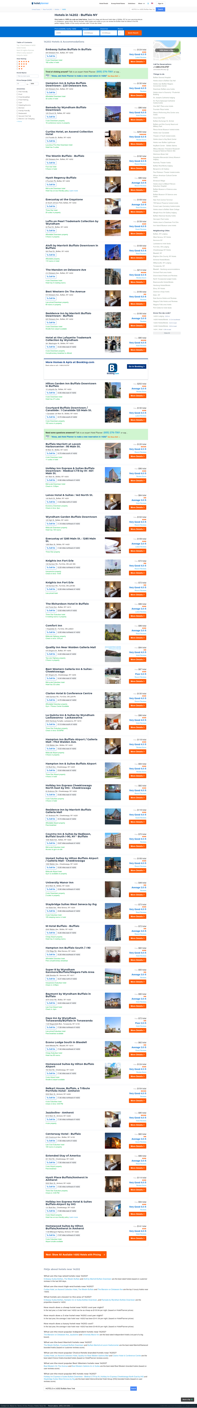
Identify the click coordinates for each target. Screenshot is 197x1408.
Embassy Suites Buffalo (53, 1279)
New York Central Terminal (162, 200)
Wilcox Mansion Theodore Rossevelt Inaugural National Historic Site (166, 150)
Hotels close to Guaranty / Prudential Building (166, 93)
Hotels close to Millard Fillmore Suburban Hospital (164, 185)
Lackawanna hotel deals (162, 243)
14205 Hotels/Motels (160, 319)
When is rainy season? (24, 53)
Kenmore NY (157, 240)
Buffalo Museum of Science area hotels (165, 190)
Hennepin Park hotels (161, 219)
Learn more (73, 190)
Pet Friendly (23, 92)
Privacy (31, 1406)
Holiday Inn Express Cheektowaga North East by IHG (122, 1376)
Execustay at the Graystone (64, 199)
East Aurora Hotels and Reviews (164, 298)
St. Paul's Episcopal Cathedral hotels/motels (164, 102)
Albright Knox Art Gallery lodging (165, 212)
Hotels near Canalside (161, 133)
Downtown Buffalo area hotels (164, 89)
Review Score (141, 140)
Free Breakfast (24, 97)
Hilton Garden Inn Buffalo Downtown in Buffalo (71, 384)
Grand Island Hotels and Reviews (165, 275)
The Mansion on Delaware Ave (66, 270)
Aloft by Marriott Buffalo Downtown (97, 1279)
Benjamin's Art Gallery (161, 169)
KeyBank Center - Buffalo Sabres (165, 145)
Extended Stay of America (63, 1155)
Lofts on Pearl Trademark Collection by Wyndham (72, 222)
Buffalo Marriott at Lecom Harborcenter (103, 1345)
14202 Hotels (21, 48)
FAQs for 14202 (22, 55)
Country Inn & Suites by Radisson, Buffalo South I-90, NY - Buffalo (68, 835)
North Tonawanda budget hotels (164, 279)
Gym (20, 102)
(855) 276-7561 (104, 71)
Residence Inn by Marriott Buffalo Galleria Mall (68, 811)
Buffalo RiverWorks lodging (163, 166)
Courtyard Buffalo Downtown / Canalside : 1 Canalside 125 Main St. (69, 409)
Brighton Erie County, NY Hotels (164, 256)
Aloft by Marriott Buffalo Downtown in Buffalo (72, 246)
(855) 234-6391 (64, 1406)
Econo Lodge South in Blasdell (66, 1042)
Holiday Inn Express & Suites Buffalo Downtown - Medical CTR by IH (72, 1376)
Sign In (160, 3)
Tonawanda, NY (159, 266)
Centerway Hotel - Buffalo (63, 1134)
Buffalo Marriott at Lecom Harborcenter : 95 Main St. (63, 445)
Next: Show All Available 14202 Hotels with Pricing (73, 1254)
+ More (19, 121)
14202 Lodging (158, 316)
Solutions (131, 3)
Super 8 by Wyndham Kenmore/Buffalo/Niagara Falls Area (70, 970)
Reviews (143, 91)
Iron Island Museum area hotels (164, 225)
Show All (167, 333)
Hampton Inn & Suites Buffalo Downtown (80, 1299)
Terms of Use (22, 1406)
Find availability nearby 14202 (65, 29)
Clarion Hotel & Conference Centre (69, 693)
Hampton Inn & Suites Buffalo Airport (71, 763)
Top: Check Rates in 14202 (26, 45)
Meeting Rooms (25, 105)
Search (160, 9)
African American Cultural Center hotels (165, 176)
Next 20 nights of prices (25, 50)
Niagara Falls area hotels (162, 304)
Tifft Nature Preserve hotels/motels (165, 203)
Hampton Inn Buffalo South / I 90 (68, 948)
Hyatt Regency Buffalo (61, 178)
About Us (13, 1406)
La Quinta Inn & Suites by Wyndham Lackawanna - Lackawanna (70, 716)
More (140, 3)
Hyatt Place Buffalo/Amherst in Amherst (67, 1178)
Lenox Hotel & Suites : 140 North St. (69, 495)
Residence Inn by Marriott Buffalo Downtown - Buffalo (68, 314)
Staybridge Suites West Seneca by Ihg (71, 904)
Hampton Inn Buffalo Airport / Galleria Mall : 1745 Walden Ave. (71, 740)
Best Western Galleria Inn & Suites (86, 1366)
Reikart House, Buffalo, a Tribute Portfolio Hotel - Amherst (68, 1089)
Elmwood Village (159, 180)
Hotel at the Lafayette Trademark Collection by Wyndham (68, 338)
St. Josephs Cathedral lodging (164, 97)
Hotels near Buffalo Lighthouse (164, 142)
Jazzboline (74, 1334)
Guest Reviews (140, 229)
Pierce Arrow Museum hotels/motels (166, 129)
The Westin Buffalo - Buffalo (65, 156)
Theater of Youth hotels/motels (164, 136)
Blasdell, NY (157, 253)
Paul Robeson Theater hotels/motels (166, 172)
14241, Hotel (157, 329)
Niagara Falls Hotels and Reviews (165, 301)
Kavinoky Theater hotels (162, 162)
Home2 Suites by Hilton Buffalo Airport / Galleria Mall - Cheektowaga (72, 859)
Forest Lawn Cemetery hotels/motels (166, 206)
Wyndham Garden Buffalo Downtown (71, 517)
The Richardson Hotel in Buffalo (67, 604)
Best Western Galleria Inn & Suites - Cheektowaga (69, 670)
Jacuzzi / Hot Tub (25, 116)
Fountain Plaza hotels (161, 109)
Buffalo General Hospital (162, 77)
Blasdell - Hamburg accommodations (166, 269)
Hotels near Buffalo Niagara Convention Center (163, 85)
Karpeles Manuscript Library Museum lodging (166, 158)
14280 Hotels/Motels (160, 326)
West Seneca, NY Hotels (162, 237)
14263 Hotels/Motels (160, 323)
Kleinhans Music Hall (160, 154)
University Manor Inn (60, 882)
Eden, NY (156, 295)
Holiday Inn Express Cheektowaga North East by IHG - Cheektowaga (69, 786)
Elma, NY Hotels (159, 288)
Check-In (86, 29)
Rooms (120, 29)
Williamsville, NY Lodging (162, 263)
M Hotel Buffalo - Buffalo (62, 926)
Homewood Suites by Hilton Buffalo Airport (70, 1065)
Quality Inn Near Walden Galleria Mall (71, 647)
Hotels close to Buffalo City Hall (164, 80)
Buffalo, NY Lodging (160, 234)
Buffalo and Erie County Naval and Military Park (165, 125)
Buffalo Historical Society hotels (164, 216)
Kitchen (21, 108)
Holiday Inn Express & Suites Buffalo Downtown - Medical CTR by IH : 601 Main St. (70, 471)
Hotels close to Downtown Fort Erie (166, 222)
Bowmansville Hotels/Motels (163, 282)
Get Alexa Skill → (114, 76)
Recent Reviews (140, 164)
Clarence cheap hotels (161, 291)
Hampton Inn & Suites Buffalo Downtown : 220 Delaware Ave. (66, 84)
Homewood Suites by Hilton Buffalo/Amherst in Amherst (65, 1227)
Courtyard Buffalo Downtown (72, 1345)
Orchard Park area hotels (162, 272)
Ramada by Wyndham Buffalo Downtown (66, 108)
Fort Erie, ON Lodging (161, 247)
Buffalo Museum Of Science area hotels (165, 195)
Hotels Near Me (40, 1406)
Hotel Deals (103, 3)
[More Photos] (113, 63)
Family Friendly (24, 110)
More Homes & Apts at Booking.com (70, 362)
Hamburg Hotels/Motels (161, 285)
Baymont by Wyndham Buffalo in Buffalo (68, 995)
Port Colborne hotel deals (162, 308)
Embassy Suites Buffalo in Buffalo (68, 49)
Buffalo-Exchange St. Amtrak (163, 121)
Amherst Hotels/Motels (161, 259)
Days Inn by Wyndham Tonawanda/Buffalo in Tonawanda (69, 1019)
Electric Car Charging (26, 119)
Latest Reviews (140, 57)
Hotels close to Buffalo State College (166, 209)
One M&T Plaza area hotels (163, 106)
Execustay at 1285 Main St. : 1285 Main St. (71, 539)
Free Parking (23, 100)
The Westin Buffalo (72, 1279)
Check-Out (104, 29)
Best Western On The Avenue (65, 291)
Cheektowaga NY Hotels (162, 250)
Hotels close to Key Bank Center (164, 139)
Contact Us (5, 1406)
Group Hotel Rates (118, 3)
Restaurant (23, 113)
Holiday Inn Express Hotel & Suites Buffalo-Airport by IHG (69, 1203)
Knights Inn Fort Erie (60, 561)
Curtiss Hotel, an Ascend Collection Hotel (69, 132)
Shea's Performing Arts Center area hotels (166, 113)
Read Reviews (141, 207)
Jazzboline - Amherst (60, 1112)
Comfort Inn (54, 625)
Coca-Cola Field (159, 118)
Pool (20, 94)
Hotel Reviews (141, 115)
